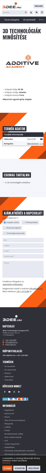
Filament (7, 373)
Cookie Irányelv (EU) (11, 444)
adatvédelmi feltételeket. (13, 284)
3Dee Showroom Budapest (14, 420)
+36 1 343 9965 (10, 340)
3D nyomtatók (9, 366)
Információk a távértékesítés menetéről (19, 451)
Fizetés (7, 430)
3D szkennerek (10, 370)
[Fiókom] (31, 12)
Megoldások (9, 410)
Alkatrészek (8, 377)
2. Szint (42, 144)
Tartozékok (8, 380)
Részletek (6, 463)
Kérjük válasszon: (10, 218)
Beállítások (33, 468)
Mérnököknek (33, 144)
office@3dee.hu (35, 288)
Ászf (6, 441)
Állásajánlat (8, 424)
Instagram (14, 392)
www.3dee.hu (10, 344)
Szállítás (7, 427)
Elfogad (7, 468)
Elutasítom (20, 468)
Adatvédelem (9, 447)
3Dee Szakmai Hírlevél (12, 437)
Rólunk (7, 417)
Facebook (5, 392)
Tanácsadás (38, 6)
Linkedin (19, 392)
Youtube (9, 392)
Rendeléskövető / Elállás (13, 434)
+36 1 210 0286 (22, 291)
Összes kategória (11, 19)
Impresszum (9, 413)
